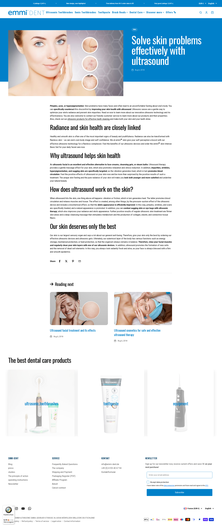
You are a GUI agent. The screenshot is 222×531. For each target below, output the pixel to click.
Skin (134, 29)
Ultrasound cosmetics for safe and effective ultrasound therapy (137, 332)
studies (11, 472)
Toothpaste (104, 12)
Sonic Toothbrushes (85, 12)
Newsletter (13, 484)
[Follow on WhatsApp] (29, 508)
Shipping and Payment (62, 472)
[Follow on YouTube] (23, 508)
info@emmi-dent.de (110, 464)
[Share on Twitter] (66, 261)
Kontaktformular (108, 472)
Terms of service (42, 521)
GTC (206, 485)
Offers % (171, 12)
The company (58, 468)
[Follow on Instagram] (16, 508)
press (10, 468)
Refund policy (27, 521)
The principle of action (18, 476)
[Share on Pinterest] (73, 261)
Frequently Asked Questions (65, 464)
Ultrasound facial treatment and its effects (72, 330)
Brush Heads (119, 12)
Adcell (55, 484)
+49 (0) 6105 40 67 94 (111, 468)
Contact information (72, 521)
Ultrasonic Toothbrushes (59, 12)
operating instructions (18, 480)
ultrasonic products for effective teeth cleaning (88, 119)
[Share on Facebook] (59, 261)
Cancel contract (59, 488)
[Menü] (13, 506)
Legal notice (56, 521)
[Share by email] (79, 261)
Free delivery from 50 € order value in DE (110, 3)
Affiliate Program (59, 480)
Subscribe (179, 492)
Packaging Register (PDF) (63, 476)
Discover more (154, 12)
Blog (10, 464)
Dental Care (136, 12)
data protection (169, 485)
